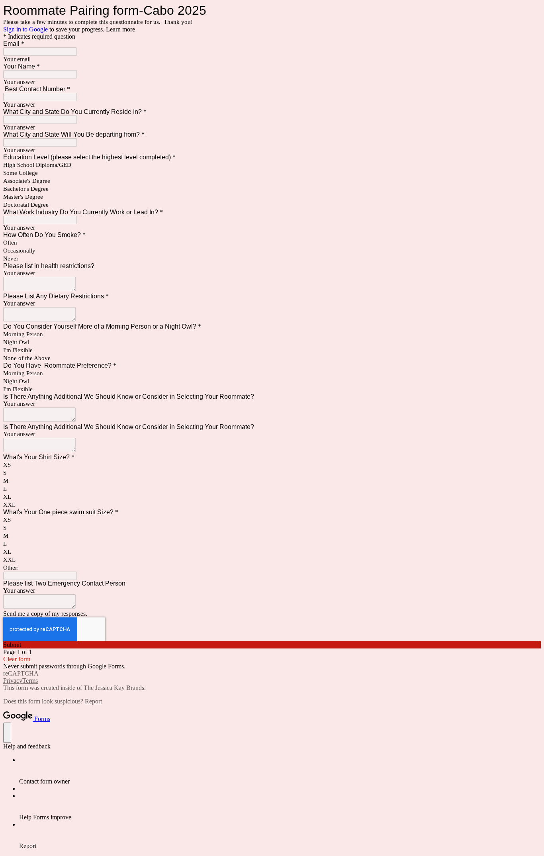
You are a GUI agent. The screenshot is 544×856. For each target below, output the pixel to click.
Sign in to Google (25, 29)
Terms (30, 680)
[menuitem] (280, 770)
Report (93, 701)
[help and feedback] (7, 733)
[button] (272, 644)
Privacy (12, 680)
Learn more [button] (120, 29)
